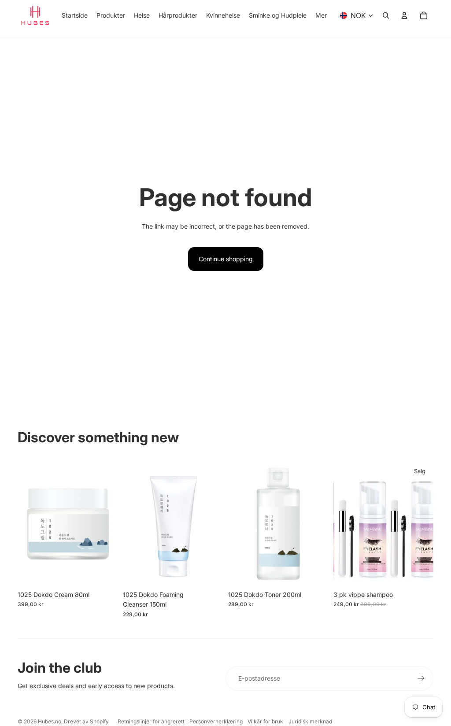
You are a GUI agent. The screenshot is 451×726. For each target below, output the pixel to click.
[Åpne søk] (386, 15)
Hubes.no (49, 721)
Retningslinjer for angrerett (151, 721)
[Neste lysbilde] (426, 523)
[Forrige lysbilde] (340, 523)
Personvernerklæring (216, 721)
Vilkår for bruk (265, 721)
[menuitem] (321, 15)
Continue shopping (226, 259)
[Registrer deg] (421, 678)
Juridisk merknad (310, 721)
